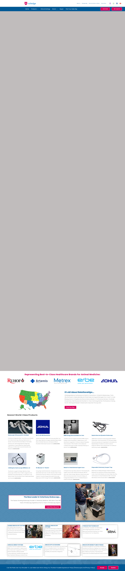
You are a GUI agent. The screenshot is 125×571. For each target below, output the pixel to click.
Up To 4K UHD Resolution (43, 435)
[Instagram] (110, 3)
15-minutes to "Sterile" (42, 468)
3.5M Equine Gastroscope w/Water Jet (19, 468)
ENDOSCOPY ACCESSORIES (52, 545)
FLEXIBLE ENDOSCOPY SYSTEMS (16, 525)
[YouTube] (120, 3)
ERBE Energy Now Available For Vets (74, 435)
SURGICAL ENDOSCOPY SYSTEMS (51, 526)
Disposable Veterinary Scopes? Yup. (102, 467)
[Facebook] (117, 3)
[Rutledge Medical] (30, 3)
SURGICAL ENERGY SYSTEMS (15, 545)
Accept (102, 567)
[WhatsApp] (113, 3)
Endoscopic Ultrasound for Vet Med (18, 435)
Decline (113, 567)
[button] (37, 9)
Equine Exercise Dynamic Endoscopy (102, 435)
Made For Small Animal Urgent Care (74, 467)
